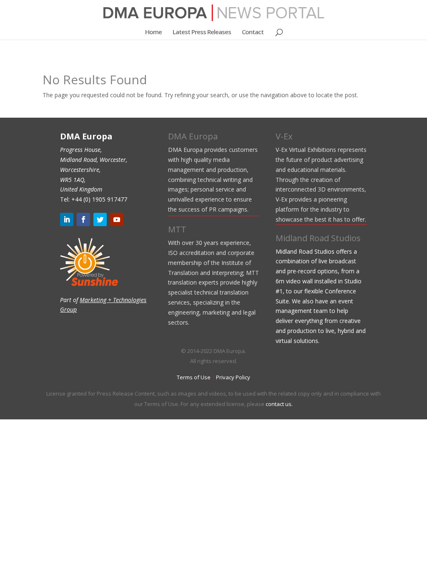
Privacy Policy (233, 377)
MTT (177, 229)
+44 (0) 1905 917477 (99, 199)
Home (153, 32)
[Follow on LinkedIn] (66, 219)
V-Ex (284, 136)
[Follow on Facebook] (83, 219)
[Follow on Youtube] (116, 219)
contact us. (279, 404)
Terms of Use (194, 377)
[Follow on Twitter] (100, 219)
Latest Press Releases (202, 32)
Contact (253, 32)
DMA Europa (193, 136)
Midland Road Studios (318, 238)
